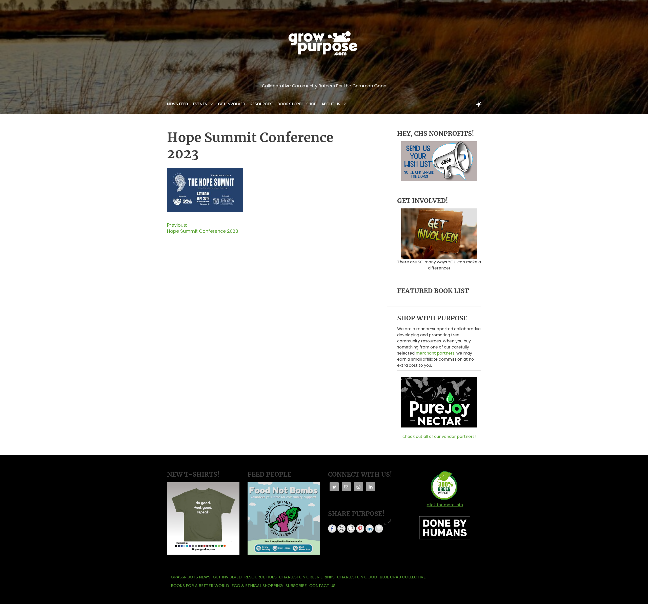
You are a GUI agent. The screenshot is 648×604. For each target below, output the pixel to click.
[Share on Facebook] (332, 528)
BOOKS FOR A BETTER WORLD (200, 586)
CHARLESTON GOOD (357, 577)
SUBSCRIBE (296, 586)
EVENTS (200, 104)
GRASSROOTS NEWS (190, 577)
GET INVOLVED (231, 104)
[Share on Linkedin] (370, 528)
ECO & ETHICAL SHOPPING (257, 586)
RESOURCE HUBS (260, 577)
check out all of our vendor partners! (439, 436)
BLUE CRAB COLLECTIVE (403, 577)
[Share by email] (379, 528)
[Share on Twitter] (341, 528)
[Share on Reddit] (351, 528)
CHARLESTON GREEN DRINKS (307, 577)
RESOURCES (261, 104)
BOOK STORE (289, 104)
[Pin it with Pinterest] (360, 528)
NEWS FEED (177, 104)
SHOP (311, 104)
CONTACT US (322, 586)
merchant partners (435, 353)
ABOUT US (330, 104)
